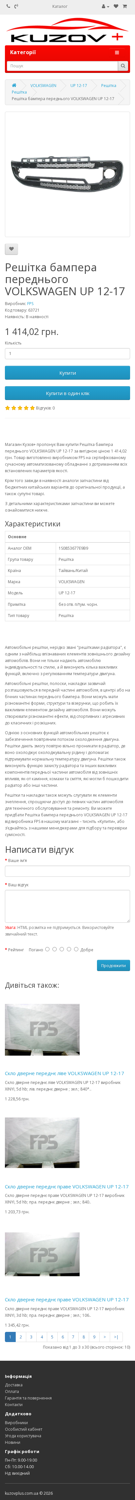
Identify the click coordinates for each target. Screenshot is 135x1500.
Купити (67, 372)
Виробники (16, 1422)
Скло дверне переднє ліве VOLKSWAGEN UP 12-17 (64, 1073)
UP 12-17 (78, 85)
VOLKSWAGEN (43, 85)
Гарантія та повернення (28, 1398)
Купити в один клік (67, 393)
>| (116, 1337)
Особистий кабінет (23, 1429)
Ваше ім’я (17, 860)
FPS (30, 303)
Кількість (13, 343)
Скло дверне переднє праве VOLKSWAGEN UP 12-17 (67, 1186)
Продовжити (113, 965)
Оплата (12, 1391)
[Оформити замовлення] (125, 6)
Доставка (14, 1385)
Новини (12, 1442)
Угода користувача (23, 1436)
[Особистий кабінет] (105, 6)
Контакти (14, 1404)
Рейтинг (16, 950)
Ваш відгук (18, 885)
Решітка (108, 85)
